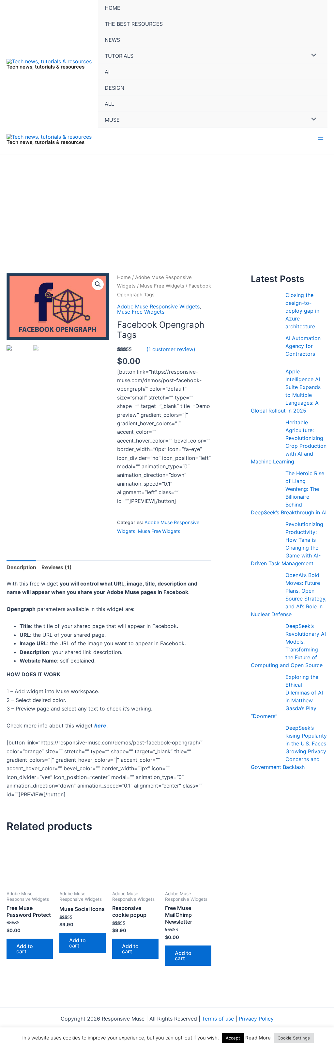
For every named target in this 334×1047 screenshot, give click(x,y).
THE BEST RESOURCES (134, 24)
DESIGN (114, 88)
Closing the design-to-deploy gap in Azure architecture (302, 311)
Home (124, 277)
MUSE (112, 120)
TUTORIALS (119, 56)
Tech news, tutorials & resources (45, 67)
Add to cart (24, 949)
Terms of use (218, 1018)
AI (107, 72)
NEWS (112, 40)
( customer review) (170, 349)
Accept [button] (233, 1037)
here (100, 725)
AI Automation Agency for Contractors (303, 346)
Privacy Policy (256, 1018)
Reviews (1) (56, 567)
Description (21, 567)
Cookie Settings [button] (294, 1037)
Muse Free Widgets (162, 286)
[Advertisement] (167, 203)
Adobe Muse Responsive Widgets (158, 306)
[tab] (21, 567)
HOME (112, 8)
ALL (109, 104)
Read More (258, 1038)
